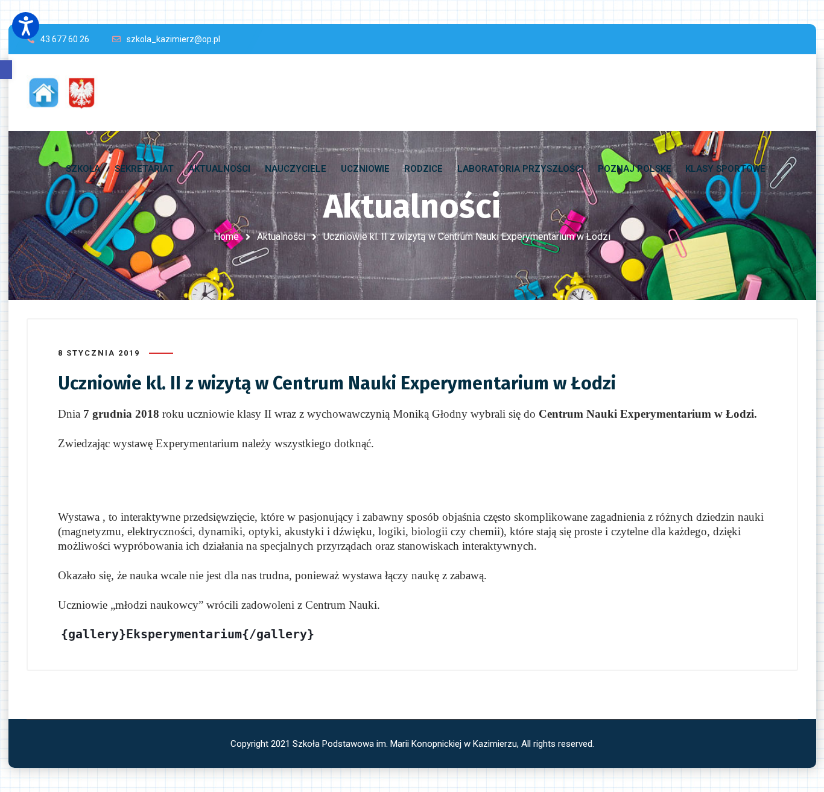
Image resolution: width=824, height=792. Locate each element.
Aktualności (281, 236)
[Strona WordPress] (68, 92)
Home (226, 236)
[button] (6, 69)
